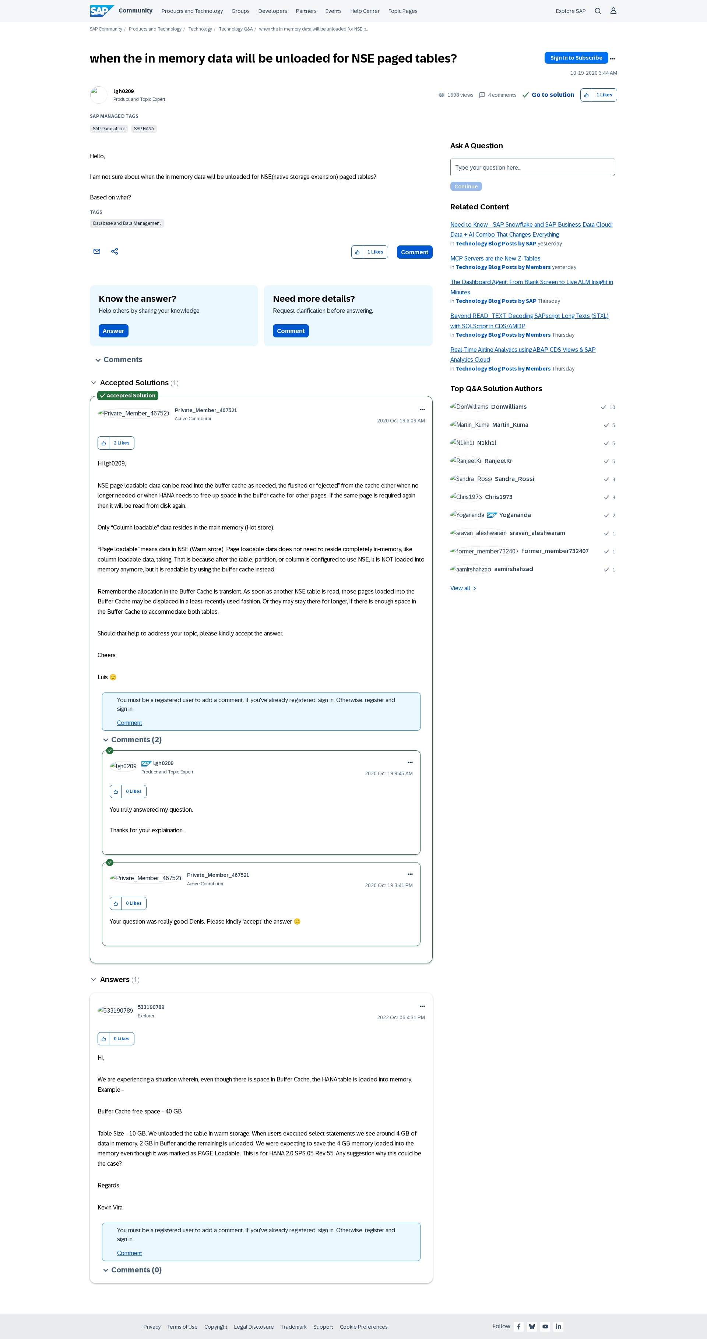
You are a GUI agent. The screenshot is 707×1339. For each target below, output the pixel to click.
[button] (586, 95)
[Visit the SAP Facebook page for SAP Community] (519, 1326)
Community (135, 10)
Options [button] (612, 59)
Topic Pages (403, 11)
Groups (241, 11)
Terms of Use (182, 1327)
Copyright (216, 1327)
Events (334, 11)
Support (323, 1327)
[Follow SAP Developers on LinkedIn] (559, 1326)
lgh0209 (123, 91)
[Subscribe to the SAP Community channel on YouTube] (545, 1326)
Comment (415, 252)
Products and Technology (192, 11)
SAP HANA (144, 128)
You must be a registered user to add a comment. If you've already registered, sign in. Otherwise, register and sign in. (256, 704)
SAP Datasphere (109, 128)
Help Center (365, 11)
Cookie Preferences (364, 1327)
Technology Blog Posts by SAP (496, 244)
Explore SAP (571, 11)
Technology (200, 29)
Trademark (294, 1327)
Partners (306, 11)
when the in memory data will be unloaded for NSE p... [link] (313, 29)
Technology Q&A (236, 29)
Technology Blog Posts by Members (503, 267)
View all (460, 588)
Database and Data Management (127, 223)
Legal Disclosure (254, 1327)
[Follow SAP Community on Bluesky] (532, 1326)
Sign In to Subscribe (576, 58)
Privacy (152, 1327)
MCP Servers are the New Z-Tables (495, 258)
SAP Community (106, 29)
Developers (272, 11)
